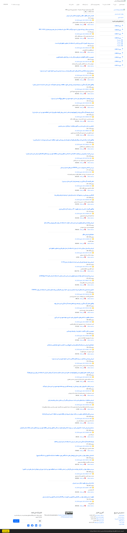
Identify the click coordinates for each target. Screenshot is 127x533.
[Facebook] (32, 526)
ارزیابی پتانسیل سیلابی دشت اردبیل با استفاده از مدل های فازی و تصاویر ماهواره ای (71, 248)
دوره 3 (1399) (118, 57)
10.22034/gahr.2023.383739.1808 (83, 61)
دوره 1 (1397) (118, 65)
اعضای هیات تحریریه (119, 519)
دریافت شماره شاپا (99, 515)
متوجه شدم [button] (5, 531)
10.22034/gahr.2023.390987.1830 (83, 322)
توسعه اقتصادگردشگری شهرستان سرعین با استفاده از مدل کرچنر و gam (74, 441)
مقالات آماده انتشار (119, 14)
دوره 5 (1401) (118, 49)
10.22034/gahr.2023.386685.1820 (83, 131)
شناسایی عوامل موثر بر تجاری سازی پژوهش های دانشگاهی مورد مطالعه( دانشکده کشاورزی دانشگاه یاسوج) (65, 455)
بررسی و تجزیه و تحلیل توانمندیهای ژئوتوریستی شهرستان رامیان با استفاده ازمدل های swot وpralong (66, 276)
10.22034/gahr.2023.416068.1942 (83, 186)
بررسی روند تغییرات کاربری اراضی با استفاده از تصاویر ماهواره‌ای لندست (74, 43)
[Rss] (28, 526)
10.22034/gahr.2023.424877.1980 (83, 487)
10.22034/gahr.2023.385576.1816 (83, 253)
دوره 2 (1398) (118, 61)
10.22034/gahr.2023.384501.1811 (83, 144)
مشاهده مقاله (90, 24)
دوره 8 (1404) (118, 30)
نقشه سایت (121, 524)
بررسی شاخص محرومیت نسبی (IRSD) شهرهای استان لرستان (77, 167)
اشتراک (16, 521)
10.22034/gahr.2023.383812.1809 (83, 89)
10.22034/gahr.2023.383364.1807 (83, 34)
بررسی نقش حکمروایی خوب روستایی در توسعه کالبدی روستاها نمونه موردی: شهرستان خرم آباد (68, 386)
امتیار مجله (101, 520)
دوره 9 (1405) (118, 26)
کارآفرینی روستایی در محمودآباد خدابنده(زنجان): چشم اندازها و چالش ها (74, 195)
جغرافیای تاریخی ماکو (88, 234)
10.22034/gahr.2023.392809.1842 (83, 432)
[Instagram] (40, 526)
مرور (115, 4)
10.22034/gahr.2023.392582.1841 (83, 405)
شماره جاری (120, 17)
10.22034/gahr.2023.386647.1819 (83, 280)
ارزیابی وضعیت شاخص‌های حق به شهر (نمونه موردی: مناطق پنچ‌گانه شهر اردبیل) (72, 98)
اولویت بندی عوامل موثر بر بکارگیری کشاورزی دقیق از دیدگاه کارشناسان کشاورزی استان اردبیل (68, 497)
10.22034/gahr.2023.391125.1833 (83, 75)
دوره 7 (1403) (118, 34)
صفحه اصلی (121, 4)
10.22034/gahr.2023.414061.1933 (83, 349)
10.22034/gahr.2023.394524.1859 (83, 48)
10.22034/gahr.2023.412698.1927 (83, 239)
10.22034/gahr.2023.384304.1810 (83, 117)
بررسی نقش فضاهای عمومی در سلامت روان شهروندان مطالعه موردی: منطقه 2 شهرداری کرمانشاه (68, 414)
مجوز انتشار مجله (100, 517)
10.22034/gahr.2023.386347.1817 (83, 474)
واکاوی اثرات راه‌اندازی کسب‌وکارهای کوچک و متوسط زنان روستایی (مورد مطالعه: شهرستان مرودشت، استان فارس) (63, 140)
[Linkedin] (36, 526)
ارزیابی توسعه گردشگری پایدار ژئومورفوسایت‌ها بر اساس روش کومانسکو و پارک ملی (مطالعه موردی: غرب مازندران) (63, 112)
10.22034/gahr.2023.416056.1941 (83, 446)
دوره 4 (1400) (118, 53)
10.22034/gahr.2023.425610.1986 (83, 501)
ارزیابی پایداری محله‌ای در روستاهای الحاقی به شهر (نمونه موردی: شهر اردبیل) (73, 358)
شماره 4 (119, 40)
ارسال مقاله (85, 4)
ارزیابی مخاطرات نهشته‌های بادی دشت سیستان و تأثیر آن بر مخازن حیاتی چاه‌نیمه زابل (71, 400)
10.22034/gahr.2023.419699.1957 (83, 213)
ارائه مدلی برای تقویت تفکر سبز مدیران (83, 483)
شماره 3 (119, 42)
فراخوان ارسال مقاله (99, 522)
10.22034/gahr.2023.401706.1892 (83, 158)
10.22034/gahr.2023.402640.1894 (83, 200)
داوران (77, 4)
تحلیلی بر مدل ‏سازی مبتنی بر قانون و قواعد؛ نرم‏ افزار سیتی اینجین (76, 126)
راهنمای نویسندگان (95, 4)
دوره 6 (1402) (118, 38)
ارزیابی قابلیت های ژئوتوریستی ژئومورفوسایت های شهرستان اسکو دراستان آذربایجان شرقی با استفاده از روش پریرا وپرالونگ (60, 372)
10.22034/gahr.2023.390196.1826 (83, 294)
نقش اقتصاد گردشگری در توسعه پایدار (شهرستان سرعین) (78, 181)
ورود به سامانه (15, 4)
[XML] (64, 10)
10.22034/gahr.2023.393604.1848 (83, 336)
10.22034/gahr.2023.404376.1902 (83, 377)
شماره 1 (119, 45)
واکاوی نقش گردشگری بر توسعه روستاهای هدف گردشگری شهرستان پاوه (74, 303)
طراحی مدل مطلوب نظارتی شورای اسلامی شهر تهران (80, 15)
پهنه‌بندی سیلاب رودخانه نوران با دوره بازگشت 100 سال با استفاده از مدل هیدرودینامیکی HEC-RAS (66, 29)
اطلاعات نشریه (107, 4)
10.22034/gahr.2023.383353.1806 (83, 20)
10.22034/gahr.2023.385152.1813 (83, 172)
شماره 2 (119, 44)
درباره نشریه (121, 517)
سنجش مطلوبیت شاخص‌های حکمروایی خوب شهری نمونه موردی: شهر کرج (74, 317)
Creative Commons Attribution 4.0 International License (65, 516)
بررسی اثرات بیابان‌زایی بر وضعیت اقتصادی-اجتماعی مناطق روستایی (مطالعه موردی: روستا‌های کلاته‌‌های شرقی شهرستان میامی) (60, 153)
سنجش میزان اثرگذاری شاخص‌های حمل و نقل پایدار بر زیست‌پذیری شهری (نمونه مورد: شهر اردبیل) (67, 71)
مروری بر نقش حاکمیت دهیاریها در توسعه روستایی (80, 331)
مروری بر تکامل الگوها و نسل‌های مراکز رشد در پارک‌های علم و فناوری (75, 57)
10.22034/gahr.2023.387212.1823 (83, 266)
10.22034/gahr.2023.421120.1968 (83, 418)
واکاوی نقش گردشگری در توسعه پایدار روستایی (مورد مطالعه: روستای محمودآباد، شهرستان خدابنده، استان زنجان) (63, 84)
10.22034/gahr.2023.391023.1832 (83, 363)
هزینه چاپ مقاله (100, 519)
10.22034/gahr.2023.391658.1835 (83, 103)
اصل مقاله (79, 24)
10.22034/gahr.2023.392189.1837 (83, 391)
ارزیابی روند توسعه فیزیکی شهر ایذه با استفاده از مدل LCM (77, 262)
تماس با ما (71, 4)
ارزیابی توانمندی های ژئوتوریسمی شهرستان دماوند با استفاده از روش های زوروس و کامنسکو (69, 222)
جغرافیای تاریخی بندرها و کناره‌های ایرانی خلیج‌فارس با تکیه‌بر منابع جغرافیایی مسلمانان (70, 345)
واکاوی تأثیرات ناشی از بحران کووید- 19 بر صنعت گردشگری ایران (76, 209)
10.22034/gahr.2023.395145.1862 (83, 308)
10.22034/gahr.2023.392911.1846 (83, 460)
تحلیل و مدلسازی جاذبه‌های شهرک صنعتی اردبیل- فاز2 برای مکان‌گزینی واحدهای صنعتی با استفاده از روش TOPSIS (63, 289)
